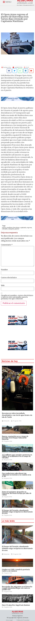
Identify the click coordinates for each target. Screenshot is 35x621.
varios (4, 227)
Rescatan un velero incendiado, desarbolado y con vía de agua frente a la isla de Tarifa (17, 415)
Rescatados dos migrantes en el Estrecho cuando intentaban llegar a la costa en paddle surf (17, 588)
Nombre (4, 269)
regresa (29, 227)
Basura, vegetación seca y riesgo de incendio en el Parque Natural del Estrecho (15, 437)
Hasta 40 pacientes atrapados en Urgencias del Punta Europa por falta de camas (16, 493)
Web (2, 285)
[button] (9, 71)
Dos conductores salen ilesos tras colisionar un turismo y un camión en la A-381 (16, 474)
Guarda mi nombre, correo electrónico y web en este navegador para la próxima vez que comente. (17, 297)
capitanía (23, 227)
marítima (9, 227)
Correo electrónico (9, 277)
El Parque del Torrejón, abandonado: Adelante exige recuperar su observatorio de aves (17, 511)
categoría (11, 229)
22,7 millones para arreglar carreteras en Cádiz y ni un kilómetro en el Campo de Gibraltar (17, 456)
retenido (4, 229)
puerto (17, 229)
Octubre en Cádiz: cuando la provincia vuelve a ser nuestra (16, 570)
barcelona (16, 227)
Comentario (7, 245)
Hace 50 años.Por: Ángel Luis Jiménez (16, 605)
